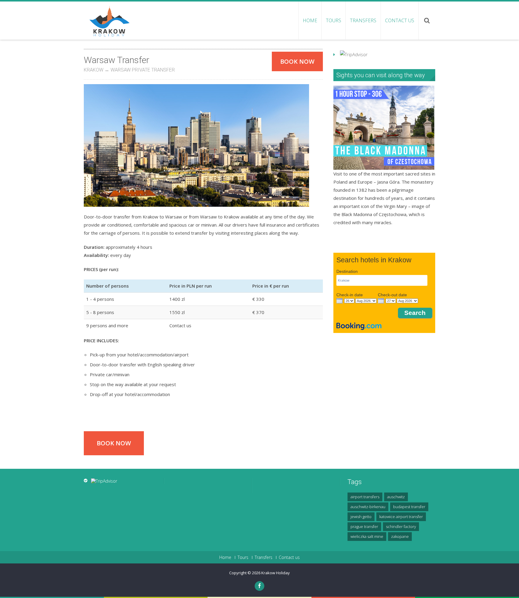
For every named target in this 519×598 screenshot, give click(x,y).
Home (310, 20)
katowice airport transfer (401, 516)
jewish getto (361, 516)
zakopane (400, 536)
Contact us (399, 20)
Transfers (363, 20)
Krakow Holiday (275, 572)
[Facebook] (259, 586)
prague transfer (364, 526)
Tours (333, 20)
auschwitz (396, 496)
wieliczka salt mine (367, 536)
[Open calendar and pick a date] (339, 301)
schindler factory (401, 526)
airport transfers (365, 496)
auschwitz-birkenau (368, 506)
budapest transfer (409, 506)
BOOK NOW (297, 61)
